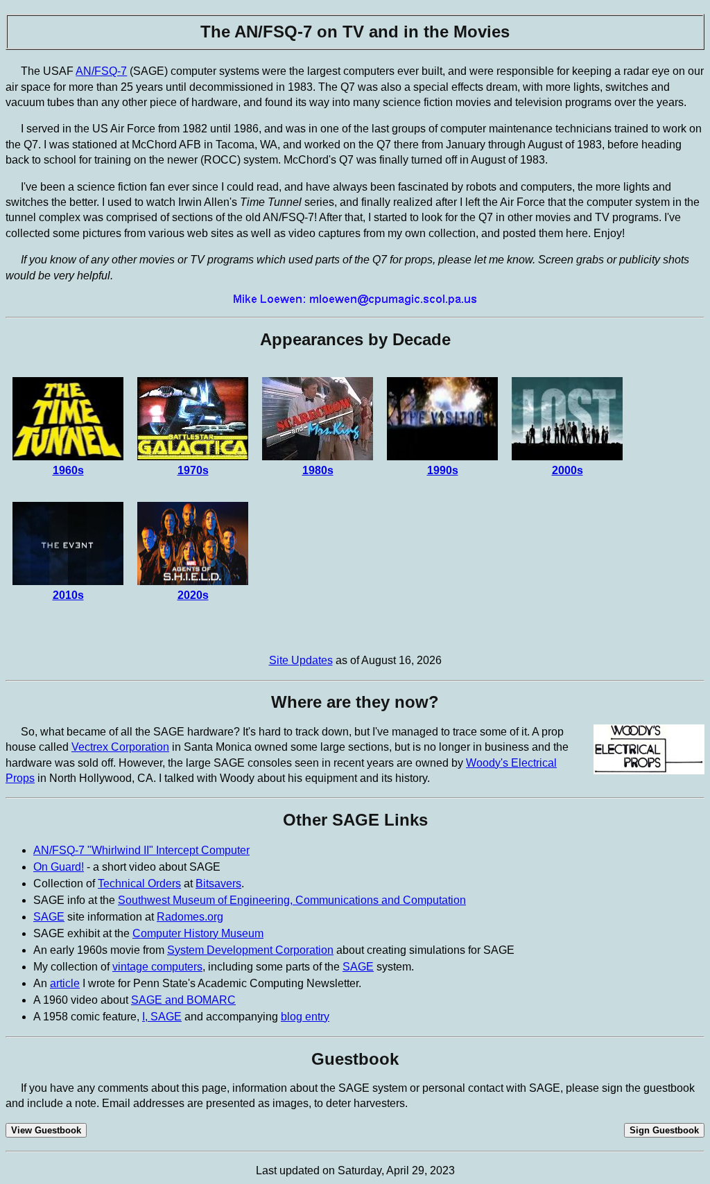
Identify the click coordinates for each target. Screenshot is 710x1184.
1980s (318, 470)
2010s (68, 595)
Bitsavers (218, 883)
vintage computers (157, 967)
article (65, 983)
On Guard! (58, 867)
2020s (193, 595)
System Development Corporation (250, 950)
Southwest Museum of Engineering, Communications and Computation (292, 900)
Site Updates (301, 660)
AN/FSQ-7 (101, 71)
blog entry (305, 1016)
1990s (442, 470)
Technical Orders (139, 883)
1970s (193, 470)
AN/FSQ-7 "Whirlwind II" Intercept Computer (141, 850)
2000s (567, 470)
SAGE (48, 917)
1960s (68, 470)
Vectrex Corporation (120, 747)
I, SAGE (162, 1016)
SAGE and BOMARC (183, 1000)
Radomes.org (190, 917)
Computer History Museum (197, 933)
